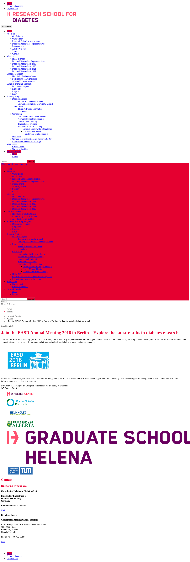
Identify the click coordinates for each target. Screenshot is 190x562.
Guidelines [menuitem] (22, 111)
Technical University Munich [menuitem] (30, 101)
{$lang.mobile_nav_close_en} (14, 164)
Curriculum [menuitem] (17, 114)
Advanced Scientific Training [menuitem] (31, 119)
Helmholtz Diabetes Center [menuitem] (24, 76)
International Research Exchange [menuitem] (26, 141)
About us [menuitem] (11, 34)
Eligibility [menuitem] (16, 89)
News (10, 318)
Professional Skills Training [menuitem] (30, 126)
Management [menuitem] (18, 46)
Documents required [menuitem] (21, 86)
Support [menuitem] (15, 51)
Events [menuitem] (15, 156)
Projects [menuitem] (15, 91)
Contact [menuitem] (15, 54)
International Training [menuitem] (27, 121)
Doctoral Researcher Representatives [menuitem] (28, 44)
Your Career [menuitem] (12, 144)
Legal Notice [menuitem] (12, 8)
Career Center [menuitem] (18, 146)
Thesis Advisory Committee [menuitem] (30, 109)
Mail (3, 510)
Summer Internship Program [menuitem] (19, 84)
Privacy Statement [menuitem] (15, 6)
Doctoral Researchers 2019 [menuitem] (24, 64)
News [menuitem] (14, 154)
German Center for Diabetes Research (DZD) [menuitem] (32, 139)
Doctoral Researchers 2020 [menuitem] (24, 66)
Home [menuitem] (9, 3)
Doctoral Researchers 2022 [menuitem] (24, 71)
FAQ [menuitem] (14, 94)
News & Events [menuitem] (14, 151)
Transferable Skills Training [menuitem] (35, 134)
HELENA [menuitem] (16, 136)
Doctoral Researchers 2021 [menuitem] (24, 69)
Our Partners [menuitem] (17, 39)
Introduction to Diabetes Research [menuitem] (33, 116)
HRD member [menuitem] (18, 59)
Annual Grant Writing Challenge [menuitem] (37, 129)
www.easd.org (29, 381)
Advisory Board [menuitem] (19, 49)
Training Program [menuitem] (14, 96)
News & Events (8, 304)
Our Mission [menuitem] (17, 36)
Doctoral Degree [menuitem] (19, 99)
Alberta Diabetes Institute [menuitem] (23, 81)
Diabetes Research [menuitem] (15, 74)
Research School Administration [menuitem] (26, 41)
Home (4, 301)
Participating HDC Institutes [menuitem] (24, 79)
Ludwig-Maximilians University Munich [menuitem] (35, 104)
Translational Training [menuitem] (27, 124)
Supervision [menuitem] (17, 106)
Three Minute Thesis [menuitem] (32, 131)
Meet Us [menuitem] (10, 56)
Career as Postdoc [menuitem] (20, 149)
